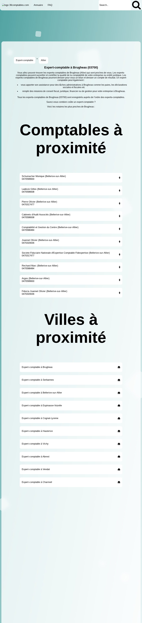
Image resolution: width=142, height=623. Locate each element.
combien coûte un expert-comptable (76, 102)
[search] (136, 5)
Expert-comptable (24, 60)
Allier (43, 60)
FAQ (50, 5)
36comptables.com (19, 5)
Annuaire (38, 5)
